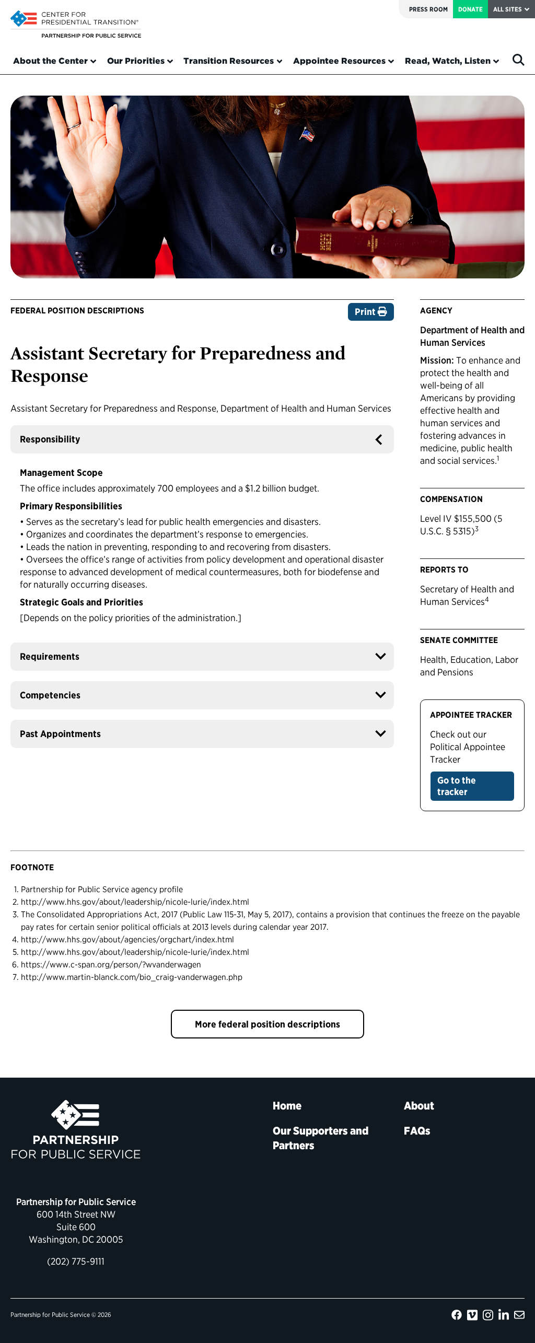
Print (366, 311)
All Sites (507, 9)
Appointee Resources (339, 61)
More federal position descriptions (267, 1024)
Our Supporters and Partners (320, 1138)
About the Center (50, 61)
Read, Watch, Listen (448, 61)
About (419, 1105)
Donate (470, 9)
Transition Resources (228, 61)
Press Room (428, 9)
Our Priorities (136, 61)
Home (287, 1105)
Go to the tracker (456, 786)
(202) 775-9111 (75, 1261)
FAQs (417, 1130)
